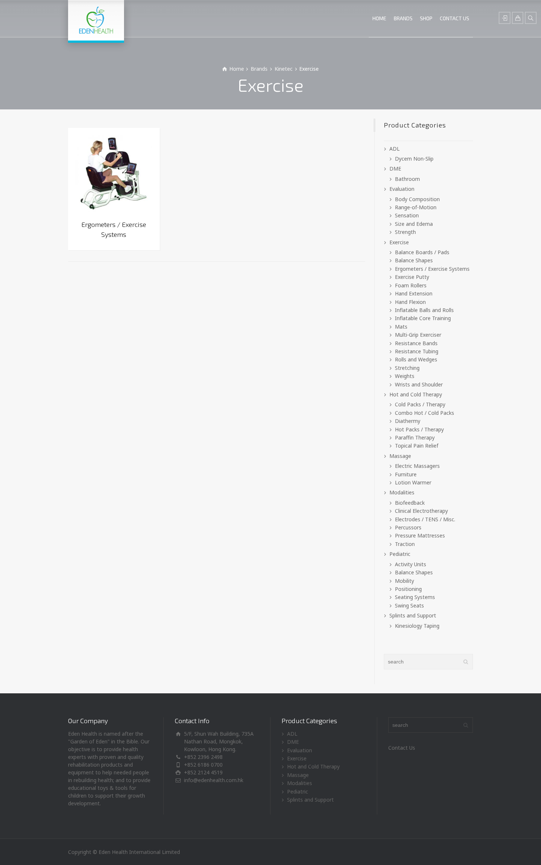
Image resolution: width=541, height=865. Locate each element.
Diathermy (407, 420)
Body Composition (417, 199)
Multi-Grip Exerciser (418, 334)
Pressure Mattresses (420, 535)
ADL (394, 148)
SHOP (426, 18)
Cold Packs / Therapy (420, 404)
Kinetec (284, 68)
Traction (405, 543)
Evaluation (401, 188)
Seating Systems (415, 596)
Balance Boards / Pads (422, 252)
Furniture (406, 474)
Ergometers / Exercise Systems (432, 268)
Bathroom (407, 178)
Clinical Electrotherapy (421, 510)
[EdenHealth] (96, 20)
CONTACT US (454, 18)
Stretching (407, 367)
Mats (401, 326)
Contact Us (401, 747)
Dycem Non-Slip (414, 158)
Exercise (399, 242)
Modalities (401, 492)
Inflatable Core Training (423, 318)
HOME (379, 18)
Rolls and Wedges (416, 359)
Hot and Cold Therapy (415, 394)
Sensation (407, 215)
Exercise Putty (412, 276)
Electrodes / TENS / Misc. (425, 519)
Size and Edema (414, 223)
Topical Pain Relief (416, 445)
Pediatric (399, 553)
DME (395, 168)
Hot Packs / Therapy (419, 429)
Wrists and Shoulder (419, 384)
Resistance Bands (416, 343)
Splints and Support (412, 615)
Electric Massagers (417, 465)
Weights (404, 375)
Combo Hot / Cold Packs (424, 412)
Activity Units (410, 564)
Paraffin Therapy (415, 437)
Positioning (408, 588)
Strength (405, 231)
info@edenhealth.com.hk (213, 780)
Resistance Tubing (416, 351)
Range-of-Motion (415, 207)
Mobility (404, 580)
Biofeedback (410, 502)
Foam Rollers (411, 285)
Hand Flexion (410, 301)
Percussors (408, 527)
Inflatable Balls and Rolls (424, 310)
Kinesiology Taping (417, 625)
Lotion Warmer (413, 482)
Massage (400, 455)
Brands (259, 68)
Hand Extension (413, 293)
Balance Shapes (414, 260)
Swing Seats (409, 605)
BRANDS (403, 18)
